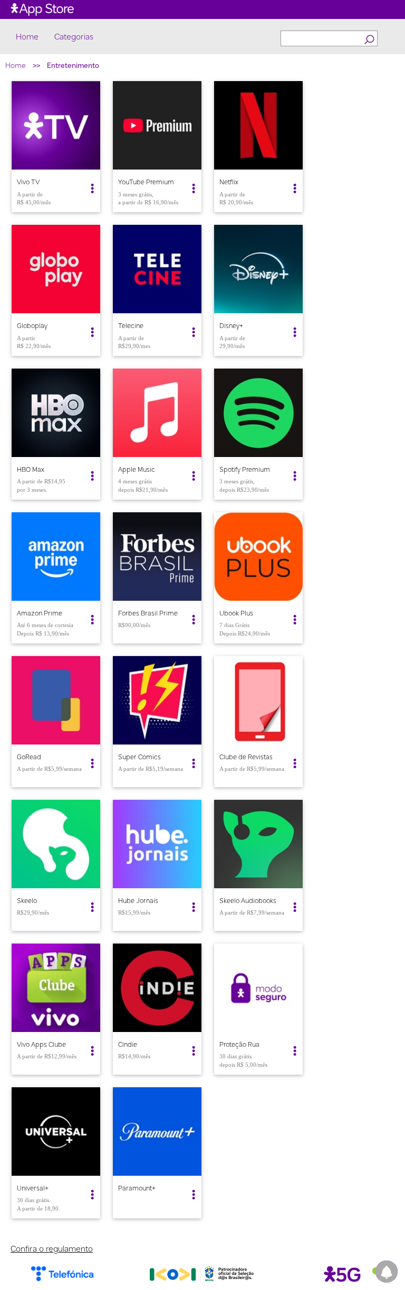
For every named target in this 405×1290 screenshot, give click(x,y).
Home (27, 37)
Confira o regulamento (52, 1248)
